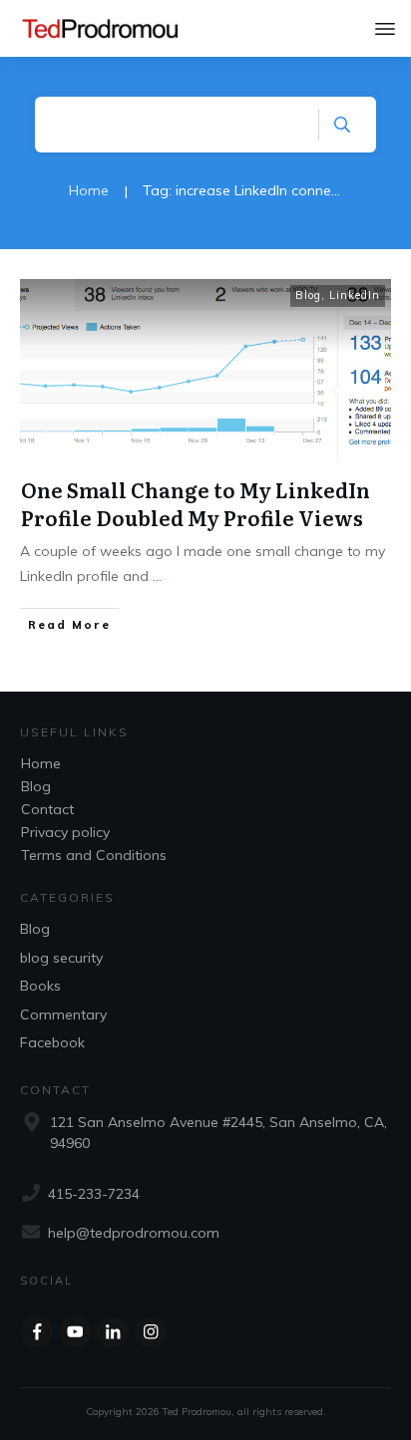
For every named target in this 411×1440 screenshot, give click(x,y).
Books (40, 986)
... (157, 576)
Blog (308, 295)
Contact (47, 809)
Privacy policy (65, 832)
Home (41, 763)
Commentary (63, 1014)
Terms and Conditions (94, 855)
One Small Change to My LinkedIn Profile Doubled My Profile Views (195, 503)
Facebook (52, 1042)
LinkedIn (354, 295)
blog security (61, 958)
